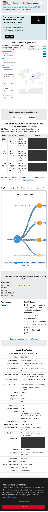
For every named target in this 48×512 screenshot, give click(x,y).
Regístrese (9, 36)
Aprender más (28, 180)
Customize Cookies (24, 501)
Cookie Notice (11, 497)
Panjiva (7, 3)
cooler (5, 305)
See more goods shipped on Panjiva (24, 339)
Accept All (24, 506)
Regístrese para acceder (26, 285)
